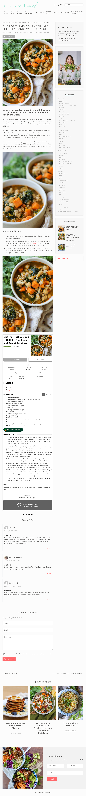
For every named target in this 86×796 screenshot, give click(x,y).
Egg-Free (62, 176)
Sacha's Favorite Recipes (76, 12)
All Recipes (6, 12)
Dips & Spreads (65, 103)
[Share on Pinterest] (29, 515)
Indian (61, 166)
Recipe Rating (7, 618)
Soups (5, 32)
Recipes (9, 22)
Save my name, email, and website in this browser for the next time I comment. (27, 654)
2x (47, 394)
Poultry (23, 32)
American (16, 32)
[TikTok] (58, 5)
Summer (62, 192)
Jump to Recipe (10, 36)
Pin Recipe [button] (41, 359)
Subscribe (52, 779)
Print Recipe (16, 359)
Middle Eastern (65, 164)
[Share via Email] (31, 515)
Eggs (61, 143)
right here (36, 243)
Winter (62, 188)
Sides (61, 118)
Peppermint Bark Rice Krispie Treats (67, 673)
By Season (62, 185)
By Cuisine (19, 12)
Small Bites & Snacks (67, 105)
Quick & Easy (48, 12)
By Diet (60, 171)
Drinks (62, 127)
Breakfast (63, 101)
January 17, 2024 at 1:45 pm (12, 560)
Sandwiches (64, 114)
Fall (61, 194)
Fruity (61, 204)
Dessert (62, 125)
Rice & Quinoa (64, 147)
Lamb (61, 139)
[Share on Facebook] (23, 515)
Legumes (30, 32)
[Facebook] (54, 5)
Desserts (39, 12)
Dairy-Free (63, 173)
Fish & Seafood (65, 137)
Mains (10, 32)
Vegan (61, 182)
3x (50, 394)
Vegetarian (65, 12)
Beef (61, 134)
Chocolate (63, 202)
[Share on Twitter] (26, 515)
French (62, 157)
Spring (62, 190)
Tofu (61, 141)
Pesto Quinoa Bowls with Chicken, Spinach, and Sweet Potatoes (72, 237)
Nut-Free (62, 178)
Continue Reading (15, 733)
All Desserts (64, 200)
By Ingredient (29, 12)
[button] (13, 430)
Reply (49, 548)
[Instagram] (56, 5)
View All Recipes (62, 258)
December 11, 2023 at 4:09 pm (13, 586)
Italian (62, 159)
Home (4, 22)
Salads (62, 110)
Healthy (56, 12)
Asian (61, 168)
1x (43, 394)
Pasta (61, 116)
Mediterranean (65, 161)
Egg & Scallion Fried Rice (70, 724)
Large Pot (10, 390)
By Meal (12, 12)
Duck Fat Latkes (10, 673)
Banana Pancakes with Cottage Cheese (72, 228)
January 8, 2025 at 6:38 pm (12, 531)
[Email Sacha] (60, 5)
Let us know (26, 506)
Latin (61, 155)
